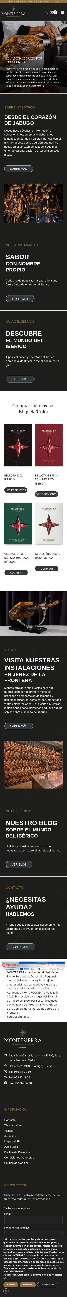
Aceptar (11, 1284)
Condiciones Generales (19, 1157)
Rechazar (27, 1284)
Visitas (8, 1130)
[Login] (46, 12)
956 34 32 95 (22, 1071)
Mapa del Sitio (13, 1141)
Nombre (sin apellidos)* (18, 1227)
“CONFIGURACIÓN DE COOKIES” (37, 1258)
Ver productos (16, 490)
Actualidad (11, 1136)
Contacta (10, 1120)
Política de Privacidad (17, 1152)
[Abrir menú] (62, 12)
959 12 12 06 (22, 1077)
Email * (8, 1213)
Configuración (47, 1284)
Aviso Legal (11, 1146)
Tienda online (13, 1125)
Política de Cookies (16, 1163)
